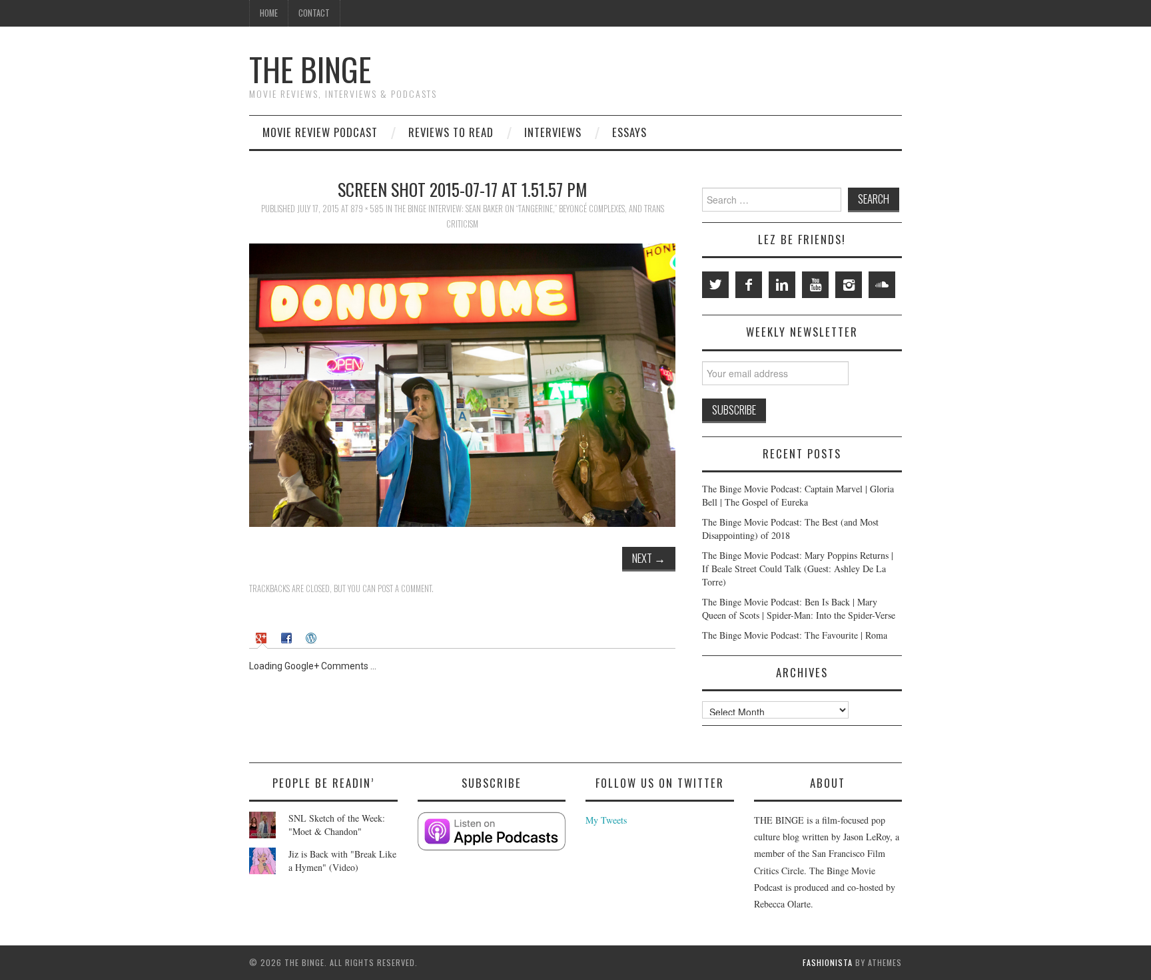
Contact (314, 13)
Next (648, 558)
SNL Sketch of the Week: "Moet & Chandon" (336, 825)
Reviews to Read (451, 132)
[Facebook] (748, 284)
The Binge (310, 68)
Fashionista (828, 962)
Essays (629, 132)
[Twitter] (715, 284)
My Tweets (606, 820)
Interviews (552, 132)
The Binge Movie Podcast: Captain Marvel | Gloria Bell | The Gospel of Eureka (798, 495)
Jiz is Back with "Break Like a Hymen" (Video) (342, 861)
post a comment (405, 588)
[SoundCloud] (882, 284)
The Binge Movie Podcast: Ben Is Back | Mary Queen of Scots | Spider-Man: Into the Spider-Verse (798, 608)
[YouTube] (815, 284)
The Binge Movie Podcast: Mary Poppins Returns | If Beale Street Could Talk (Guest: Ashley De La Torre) (797, 568)
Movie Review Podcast (320, 132)
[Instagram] (848, 284)
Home (269, 13)
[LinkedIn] (782, 284)
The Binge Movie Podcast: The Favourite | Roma (794, 635)
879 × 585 (367, 208)
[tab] (262, 637)
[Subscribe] (492, 831)
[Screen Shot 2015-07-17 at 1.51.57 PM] (462, 383)
